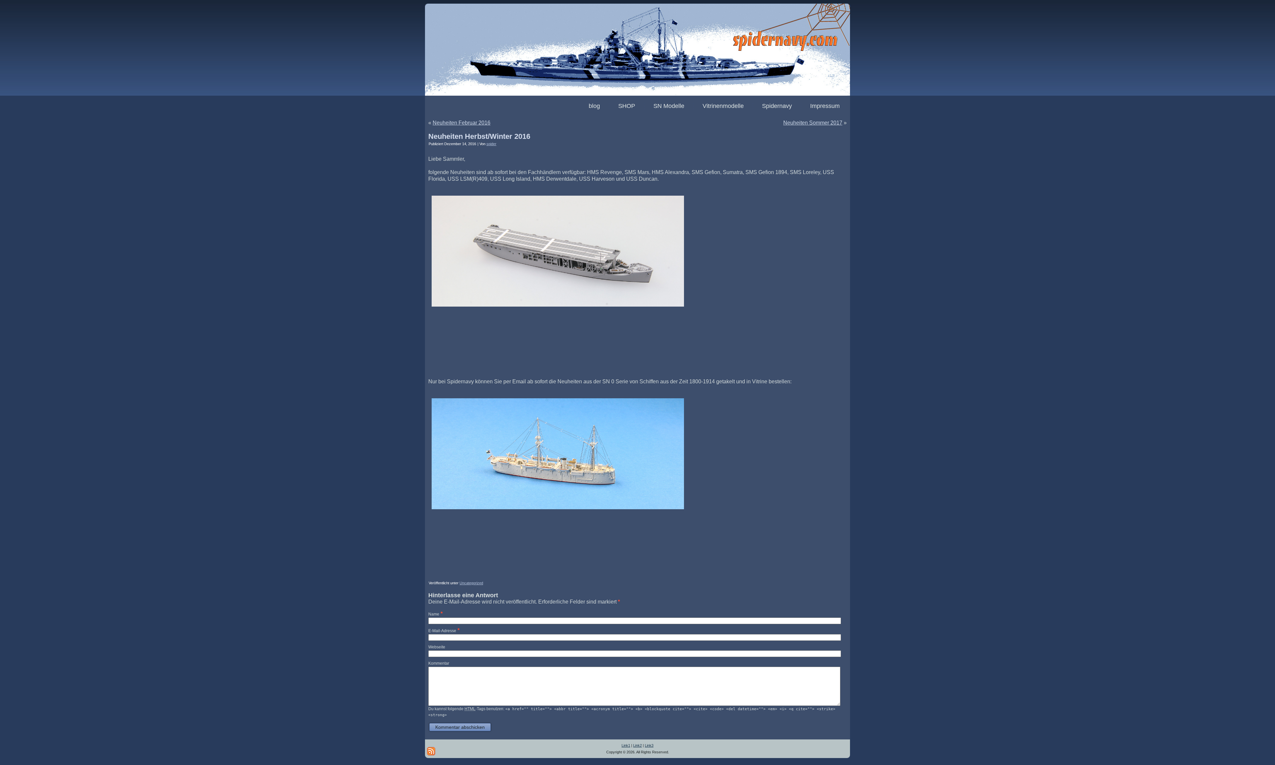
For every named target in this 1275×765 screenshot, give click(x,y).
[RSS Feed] (431, 751)
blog (594, 106)
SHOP (626, 106)
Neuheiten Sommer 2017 (812, 123)
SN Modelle (668, 106)
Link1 (626, 745)
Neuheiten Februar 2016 (461, 123)
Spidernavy (777, 106)
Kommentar (438, 663)
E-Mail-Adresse (442, 630)
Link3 (649, 745)
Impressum (825, 106)
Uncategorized (471, 583)
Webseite (436, 647)
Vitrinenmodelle (723, 106)
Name (433, 614)
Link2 (637, 745)
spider (491, 144)
